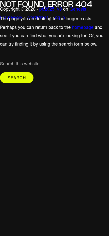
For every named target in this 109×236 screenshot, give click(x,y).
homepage (83, 27)
